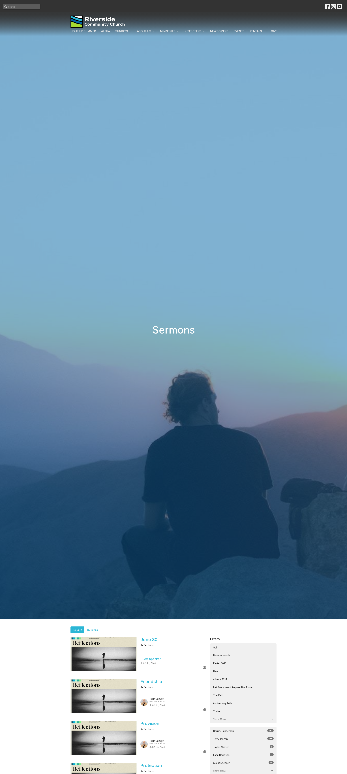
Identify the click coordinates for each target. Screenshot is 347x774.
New (215, 671)
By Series (92, 630)
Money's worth (221, 655)
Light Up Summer (83, 31)
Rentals (256, 31)
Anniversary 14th (222, 703)
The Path (218, 695)
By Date (77, 630)
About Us (144, 31)
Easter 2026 (219, 663)
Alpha (105, 31)
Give (274, 31)
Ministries (167, 31)
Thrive (216, 711)
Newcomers (219, 31)
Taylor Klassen (242, 747)
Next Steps (193, 31)
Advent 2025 (220, 679)
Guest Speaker (242, 763)
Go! (215, 647)
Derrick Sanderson (242, 731)
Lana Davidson (242, 755)
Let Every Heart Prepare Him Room (232, 687)
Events (239, 31)
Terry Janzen (242, 739)
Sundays (121, 31)
